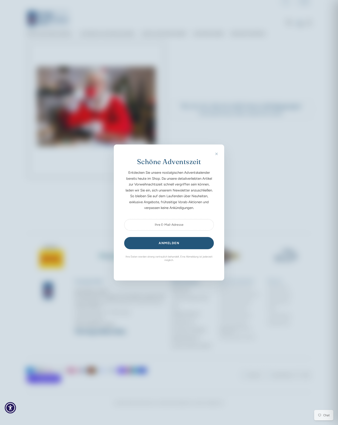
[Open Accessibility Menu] (10, 407)
